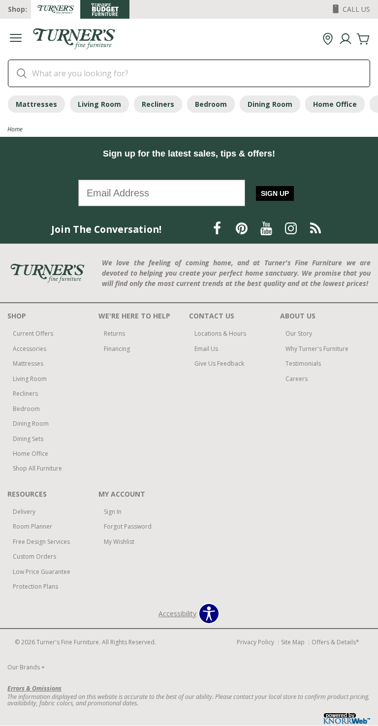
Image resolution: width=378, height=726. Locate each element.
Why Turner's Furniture (316, 349)
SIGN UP (275, 193)
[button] (16, 39)
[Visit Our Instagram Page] (292, 228)
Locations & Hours (220, 333)
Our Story (298, 333)
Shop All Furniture (37, 468)
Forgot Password (128, 526)
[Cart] (363, 39)
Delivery (24, 511)
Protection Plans (35, 586)
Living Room (99, 104)
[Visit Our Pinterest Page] (243, 228)
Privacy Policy (255, 642)
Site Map (293, 642)
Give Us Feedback (219, 363)
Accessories (29, 349)
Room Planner (32, 526)
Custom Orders (34, 556)
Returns (114, 333)
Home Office (335, 104)
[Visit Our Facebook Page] (218, 228)
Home (15, 129)
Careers (296, 379)
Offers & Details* (335, 642)
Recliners (158, 104)
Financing (117, 349)
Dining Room (270, 104)
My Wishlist (119, 541)
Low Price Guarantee (41, 572)
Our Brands (26, 667)
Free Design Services (41, 541)
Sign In (113, 511)
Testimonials (303, 363)
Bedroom (211, 104)
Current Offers (33, 333)
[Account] (345, 39)
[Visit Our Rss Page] (315, 228)
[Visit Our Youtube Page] (267, 228)
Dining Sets (28, 439)
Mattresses (36, 104)
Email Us (206, 349)
